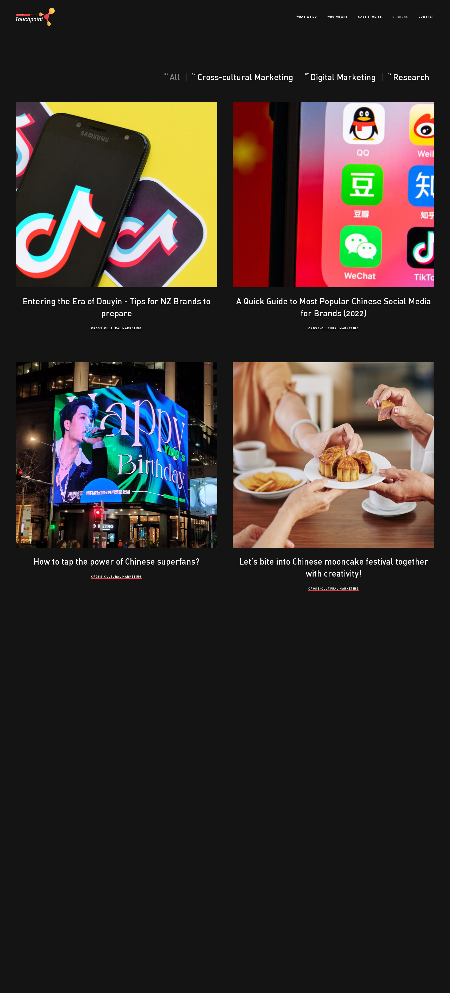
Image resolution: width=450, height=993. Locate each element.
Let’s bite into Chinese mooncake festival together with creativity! (333, 567)
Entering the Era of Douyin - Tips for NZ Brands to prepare (116, 307)
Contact (426, 16)
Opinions (400, 16)
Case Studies (370, 16)
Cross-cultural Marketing (116, 328)
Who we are (337, 16)
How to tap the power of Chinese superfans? (116, 561)
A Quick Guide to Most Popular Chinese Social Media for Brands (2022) (333, 307)
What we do (306, 16)
